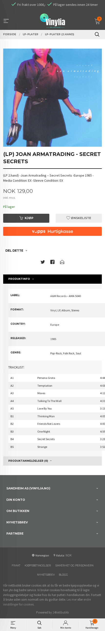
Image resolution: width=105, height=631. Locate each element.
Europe (54, 324)
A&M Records (58, 296)
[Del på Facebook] (52, 263)
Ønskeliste (80, 218)
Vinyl (53, 310)
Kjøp (29, 218)
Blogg (63, 574)
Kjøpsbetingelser (38, 565)
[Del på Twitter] (43, 263)
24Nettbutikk (60, 612)
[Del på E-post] (62, 263)
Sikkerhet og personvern (74, 565)
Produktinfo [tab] (19, 279)
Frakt (16, 565)
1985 (53, 339)
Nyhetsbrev (46, 574)
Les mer (72, 599)
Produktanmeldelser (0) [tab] (28, 460)
